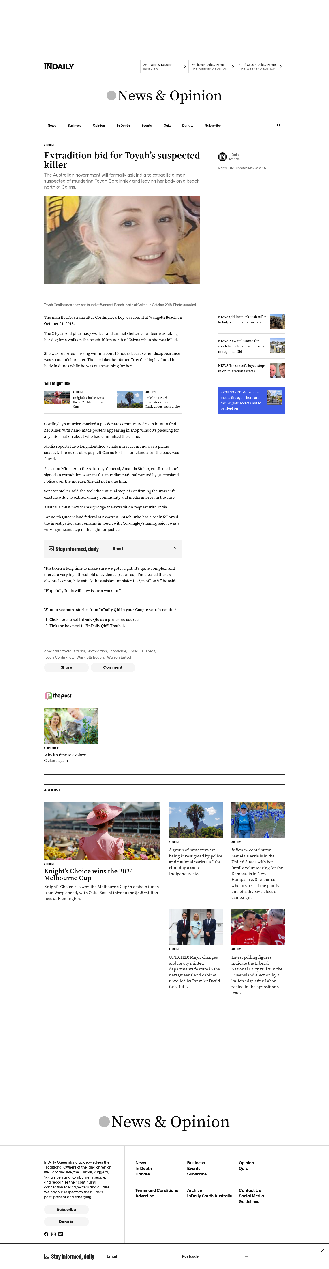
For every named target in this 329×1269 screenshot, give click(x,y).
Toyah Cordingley (58, 657)
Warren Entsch (119, 657)
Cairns (79, 651)
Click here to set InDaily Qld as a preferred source (93, 619)
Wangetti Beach (90, 657)
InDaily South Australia (209, 1196)
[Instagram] (53, 1234)
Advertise (144, 1196)
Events (146, 125)
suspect (148, 651)
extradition (97, 651)
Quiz (167, 125)
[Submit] (173, 549)
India (134, 651)
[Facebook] (46, 1234)
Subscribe (213, 125)
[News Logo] (164, 96)
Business (74, 125)
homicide (118, 651)
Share (66, 667)
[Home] (68, 66)
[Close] (322, 1250)
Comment (113, 667)
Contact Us (250, 1190)
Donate (187, 125)
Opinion (99, 125)
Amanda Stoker (57, 651)
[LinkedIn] (60, 1234)
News (52, 125)
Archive (194, 1190)
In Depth (123, 125)
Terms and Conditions (156, 1190)
